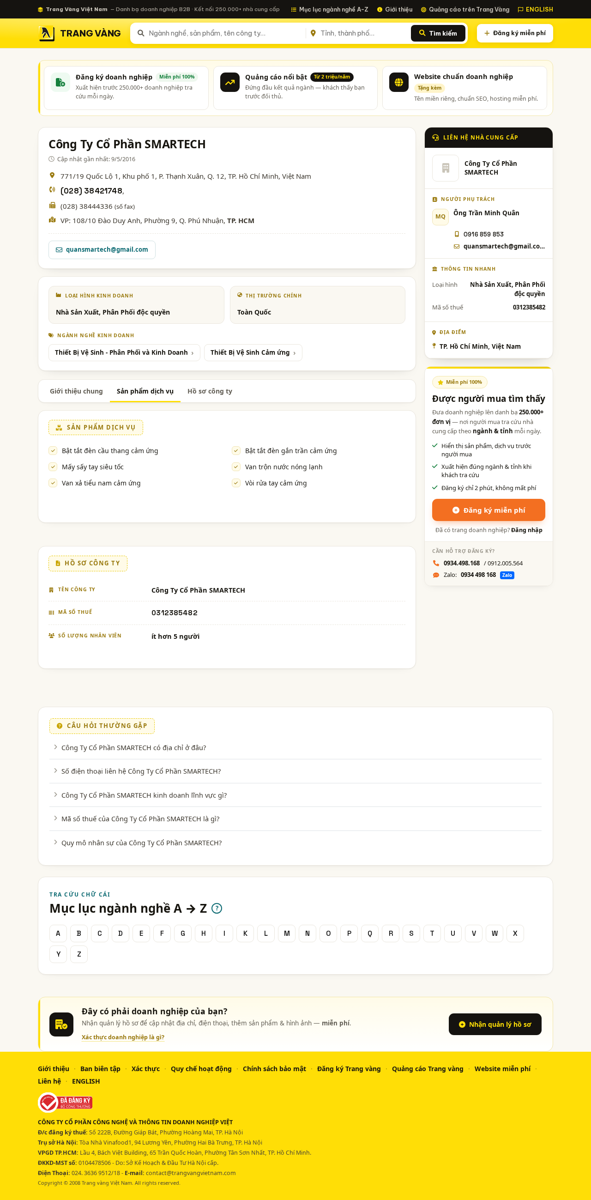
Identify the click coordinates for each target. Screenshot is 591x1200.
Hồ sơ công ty (209, 391)
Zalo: (478, 574)
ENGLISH (539, 9)
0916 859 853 (484, 234)
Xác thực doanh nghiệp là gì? (123, 1037)
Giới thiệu (398, 9)
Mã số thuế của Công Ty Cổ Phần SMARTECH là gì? (140, 818)
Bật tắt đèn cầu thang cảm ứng (110, 450)
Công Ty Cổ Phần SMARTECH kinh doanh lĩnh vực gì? (144, 795)
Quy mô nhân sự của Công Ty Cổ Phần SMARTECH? (141, 842)
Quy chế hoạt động (201, 1068)
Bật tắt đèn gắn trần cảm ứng (291, 450)
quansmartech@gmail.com (107, 249)
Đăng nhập (527, 530)
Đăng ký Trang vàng (349, 1068)
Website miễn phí (503, 1068)
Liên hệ (49, 1081)
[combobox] (225, 33)
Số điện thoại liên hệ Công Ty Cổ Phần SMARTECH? (141, 771)
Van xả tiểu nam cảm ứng (101, 483)
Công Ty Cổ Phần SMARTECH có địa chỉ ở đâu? (133, 747)
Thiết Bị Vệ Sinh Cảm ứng (250, 352)
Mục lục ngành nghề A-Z (333, 9)
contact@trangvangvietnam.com (191, 1173)
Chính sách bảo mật (274, 1068)
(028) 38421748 (91, 191)
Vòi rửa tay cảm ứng (276, 483)
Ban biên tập (100, 1068)
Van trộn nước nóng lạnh (284, 466)
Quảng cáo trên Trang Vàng (469, 9)
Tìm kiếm (443, 33)
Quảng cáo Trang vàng (428, 1068)
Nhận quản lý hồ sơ (500, 1024)
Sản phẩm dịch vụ (145, 391)
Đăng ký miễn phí (519, 32)
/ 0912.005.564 (483, 563)
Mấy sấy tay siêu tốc (93, 466)
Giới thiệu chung (76, 391)
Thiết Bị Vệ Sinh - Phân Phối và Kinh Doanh (121, 352)
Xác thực (146, 1068)
